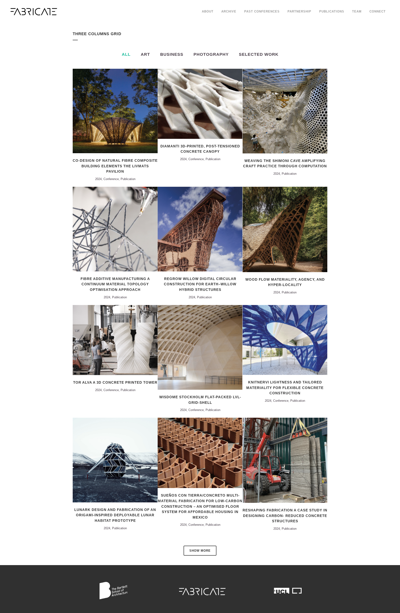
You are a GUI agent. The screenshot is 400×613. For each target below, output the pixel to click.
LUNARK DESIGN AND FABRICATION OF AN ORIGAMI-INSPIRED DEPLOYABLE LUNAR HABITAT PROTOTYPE (115, 515)
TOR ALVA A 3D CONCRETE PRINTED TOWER (115, 382)
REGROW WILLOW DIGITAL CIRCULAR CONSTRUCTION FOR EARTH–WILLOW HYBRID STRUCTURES (200, 284)
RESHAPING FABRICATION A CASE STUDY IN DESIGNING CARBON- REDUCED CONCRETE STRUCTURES (285, 515)
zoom (105, 110)
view (125, 110)
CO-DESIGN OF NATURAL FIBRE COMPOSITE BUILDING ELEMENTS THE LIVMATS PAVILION (115, 166)
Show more (200, 550)
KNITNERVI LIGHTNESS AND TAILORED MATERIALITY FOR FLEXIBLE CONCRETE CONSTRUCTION (285, 387)
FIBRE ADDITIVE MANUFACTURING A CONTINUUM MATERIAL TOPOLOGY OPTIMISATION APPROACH (115, 284)
